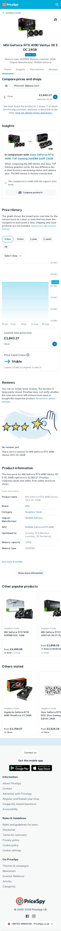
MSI (27, 506)
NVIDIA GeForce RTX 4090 (39, 527)
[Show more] (4, 97)
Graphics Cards (13, 12)
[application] (30, 294)
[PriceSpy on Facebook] (27, 915)
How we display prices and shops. (33, 112)
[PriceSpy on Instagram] (34, 915)
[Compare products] (55, 19)
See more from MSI (12, 561)
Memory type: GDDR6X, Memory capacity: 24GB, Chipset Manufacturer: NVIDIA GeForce (30, 61)
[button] (6, 86)
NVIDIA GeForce (34, 517)
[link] (30, 165)
